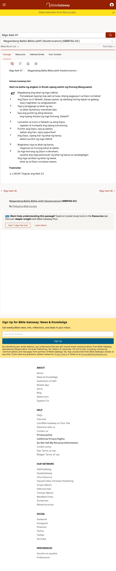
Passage (7, 54)
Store (40, 388)
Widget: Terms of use (48, 454)
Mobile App (43, 385)
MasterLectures (45, 504)
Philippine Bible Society (24, 206)
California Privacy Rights (51, 438)
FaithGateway (44, 469)
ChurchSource (44, 477)
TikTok (40, 531)
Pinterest (42, 527)
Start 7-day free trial (18, 225)
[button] (112, 5)
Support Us (43, 400)
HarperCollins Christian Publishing (55, 481)
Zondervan (42, 500)
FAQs (39, 415)
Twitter (40, 535)
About (40, 373)
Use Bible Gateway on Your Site (53, 423)
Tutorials (41, 419)
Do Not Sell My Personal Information (57, 442)
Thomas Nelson (45, 492)
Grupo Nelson (44, 484)
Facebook (42, 519)
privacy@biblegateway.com (94, 354)
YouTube (41, 538)
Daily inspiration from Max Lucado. (57, 12)
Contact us (42, 431)
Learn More (40, 225)
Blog (39, 392)
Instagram (42, 523)
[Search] (110, 35)
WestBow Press (45, 496)
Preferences (43, 557)
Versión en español (47, 553)
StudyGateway (44, 473)
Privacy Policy (60, 354)
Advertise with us (46, 427)
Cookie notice (44, 446)
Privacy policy (44, 434)
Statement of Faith (47, 381)
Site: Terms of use (46, 450)
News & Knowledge (47, 377)
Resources (20, 54)
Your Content (55, 54)
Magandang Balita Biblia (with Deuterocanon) (35, 201)
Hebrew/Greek (37, 54)
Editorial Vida (44, 488)
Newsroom (43, 396)
